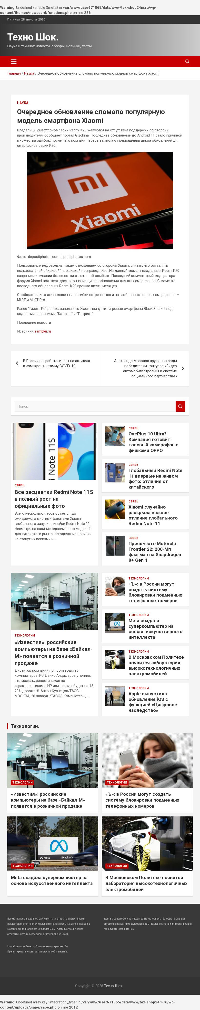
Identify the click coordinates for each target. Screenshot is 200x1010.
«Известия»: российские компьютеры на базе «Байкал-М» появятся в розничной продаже (48, 800)
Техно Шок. (33, 37)
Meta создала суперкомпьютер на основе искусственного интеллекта (155, 629)
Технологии (25, 635)
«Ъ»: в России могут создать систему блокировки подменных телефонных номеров (155, 592)
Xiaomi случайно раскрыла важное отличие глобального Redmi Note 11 (153, 515)
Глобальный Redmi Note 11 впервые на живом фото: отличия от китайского (155, 479)
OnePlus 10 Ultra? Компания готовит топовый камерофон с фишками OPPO (154, 442)
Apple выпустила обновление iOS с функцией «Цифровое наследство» (153, 702)
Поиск (180, 406)
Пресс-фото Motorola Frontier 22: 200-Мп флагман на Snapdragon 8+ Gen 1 (155, 552)
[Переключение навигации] (13, 61)
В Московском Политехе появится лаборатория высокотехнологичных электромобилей (156, 665)
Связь (19, 485)
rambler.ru (43, 331)
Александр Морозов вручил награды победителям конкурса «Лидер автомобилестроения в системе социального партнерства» (145, 368)
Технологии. (25, 726)
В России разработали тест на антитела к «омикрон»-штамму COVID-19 (56, 363)
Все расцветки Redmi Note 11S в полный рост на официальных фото (54, 499)
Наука (22, 103)
